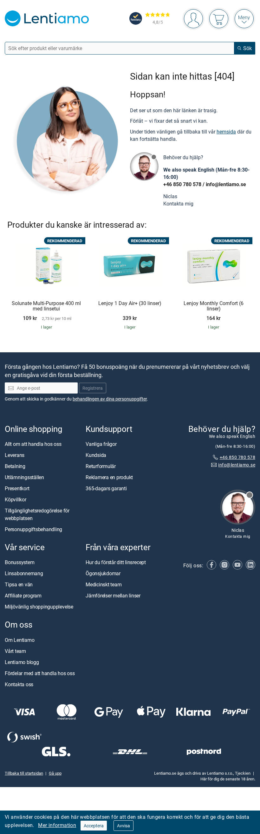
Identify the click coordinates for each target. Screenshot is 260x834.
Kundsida (96, 455)
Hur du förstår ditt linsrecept (116, 562)
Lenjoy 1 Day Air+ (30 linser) (129, 303)
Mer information (57, 825)
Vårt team (15, 651)
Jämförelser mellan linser (113, 595)
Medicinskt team (103, 584)
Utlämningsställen (24, 477)
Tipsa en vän (19, 584)
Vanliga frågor (101, 443)
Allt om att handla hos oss (33, 443)
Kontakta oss (19, 684)
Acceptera (94, 826)
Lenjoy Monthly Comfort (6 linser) (214, 306)
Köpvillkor (15, 499)
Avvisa (123, 826)
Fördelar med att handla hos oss (40, 673)
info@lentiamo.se (226, 184)
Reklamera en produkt (109, 477)
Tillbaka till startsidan (24, 773)
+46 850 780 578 (182, 184)
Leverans (14, 455)
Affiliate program (23, 595)
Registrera (92, 388)
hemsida (226, 131)
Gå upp (55, 773)
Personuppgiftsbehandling (33, 529)
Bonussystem (19, 562)
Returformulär (101, 466)
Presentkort (17, 488)
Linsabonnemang (24, 573)
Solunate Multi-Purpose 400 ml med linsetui (46, 306)
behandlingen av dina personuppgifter (110, 399)
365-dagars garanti (106, 488)
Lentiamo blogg (22, 662)
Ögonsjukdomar (103, 573)
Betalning (15, 466)
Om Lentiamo (19, 639)
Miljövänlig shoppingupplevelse (39, 606)
